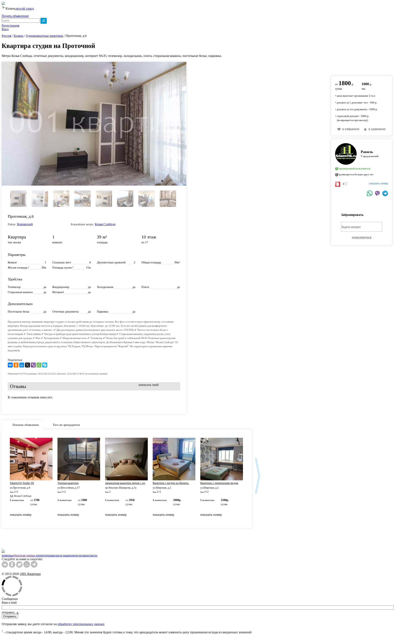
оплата (79, 555)
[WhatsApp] (39, 365)
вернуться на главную (346, 66)
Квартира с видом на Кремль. (171, 483)
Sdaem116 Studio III (22, 483)
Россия (6, 35)
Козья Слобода (105, 224)
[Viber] (33, 365)
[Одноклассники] (16, 365)
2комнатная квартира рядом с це (125, 483)
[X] (27, 365)
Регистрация (10, 25)
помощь (7, 555)
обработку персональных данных (81, 624)
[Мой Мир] (21, 365)
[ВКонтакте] (10, 365)
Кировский (25, 224)
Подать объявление (15, 16)
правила (52, 555)
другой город (24, 8)
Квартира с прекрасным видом (219, 483)
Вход (5, 29)
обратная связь (23, 555)
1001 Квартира (30, 574)
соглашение (66, 555)
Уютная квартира (68, 483)
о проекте (40, 555)
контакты (90, 555)
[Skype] (44, 365)
